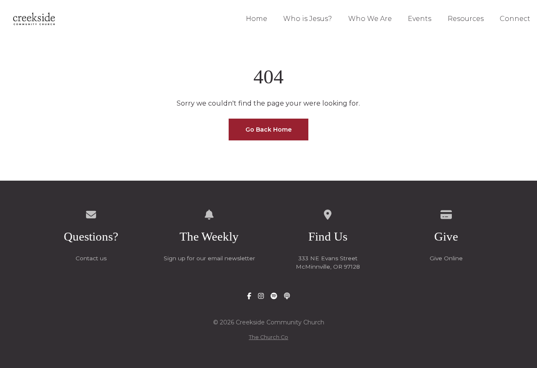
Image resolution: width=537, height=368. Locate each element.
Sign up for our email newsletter (209, 258)
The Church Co (268, 337)
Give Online (446, 258)
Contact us (91, 258)
